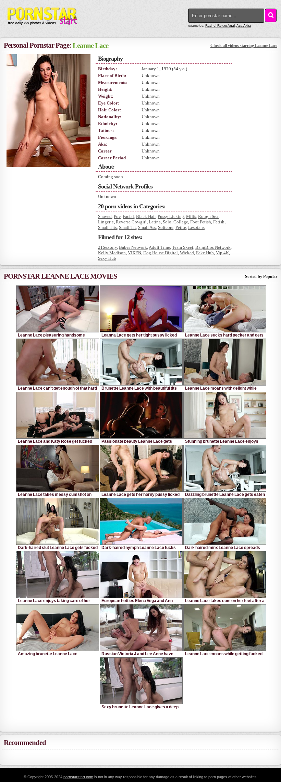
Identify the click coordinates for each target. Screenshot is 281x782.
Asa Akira (243, 25)
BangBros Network (213, 247)
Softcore (165, 227)
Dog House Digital (160, 252)
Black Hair (146, 216)
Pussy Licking (171, 216)
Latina (155, 221)
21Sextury (107, 247)
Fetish (218, 221)
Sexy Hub (107, 258)
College (180, 221)
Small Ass (147, 227)
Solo (167, 221)
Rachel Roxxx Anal (220, 25)
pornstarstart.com (78, 777)
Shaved (105, 216)
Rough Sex (208, 216)
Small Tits (107, 227)
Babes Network (133, 247)
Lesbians (196, 227)
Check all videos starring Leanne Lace (243, 45)
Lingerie (106, 221)
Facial (128, 216)
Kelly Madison (112, 252)
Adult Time (159, 247)
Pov (117, 216)
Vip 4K (222, 252)
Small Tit (127, 227)
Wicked (187, 252)
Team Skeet (182, 247)
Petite (180, 227)
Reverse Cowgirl (131, 221)
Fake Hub (205, 252)
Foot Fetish (200, 221)
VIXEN (134, 252)
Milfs (191, 216)
